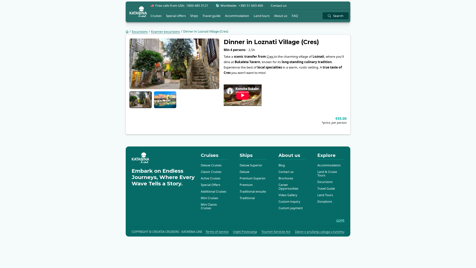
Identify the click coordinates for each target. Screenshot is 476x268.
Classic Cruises (211, 172)
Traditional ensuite (253, 191)
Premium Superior (253, 178)
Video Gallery (288, 195)
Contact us (279, 5)
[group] (174, 64)
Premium (246, 185)
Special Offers (210, 185)
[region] (174, 64)
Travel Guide (326, 188)
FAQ (295, 16)
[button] (140, 99)
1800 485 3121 (197, 5)
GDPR (340, 220)
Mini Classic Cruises (209, 206)
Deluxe (244, 172)
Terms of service (217, 232)
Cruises (156, 16)
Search (338, 16)
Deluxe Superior (251, 165)
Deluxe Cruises (211, 165)
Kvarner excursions (165, 31)
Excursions (140, 31)
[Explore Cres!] (273, 56)
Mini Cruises (209, 198)
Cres (270, 56)
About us (280, 16)
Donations (324, 202)
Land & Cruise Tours (327, 173)
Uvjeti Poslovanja (245, 232)
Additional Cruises (213, 191)
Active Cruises (210, 178)
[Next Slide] (212, 64)
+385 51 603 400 (251, 5)
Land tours (262, 16)
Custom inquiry (289, 202)
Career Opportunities (288, 186)
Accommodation (237, 16)
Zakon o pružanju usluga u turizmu (319, 232)
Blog (282, 165)
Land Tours (325, 195)
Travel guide (211, 16)
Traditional (247, 198)
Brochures (286, 178)
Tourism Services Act (275, 232)
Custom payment (291, 208)
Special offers (176, 16)
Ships (194, 16)
